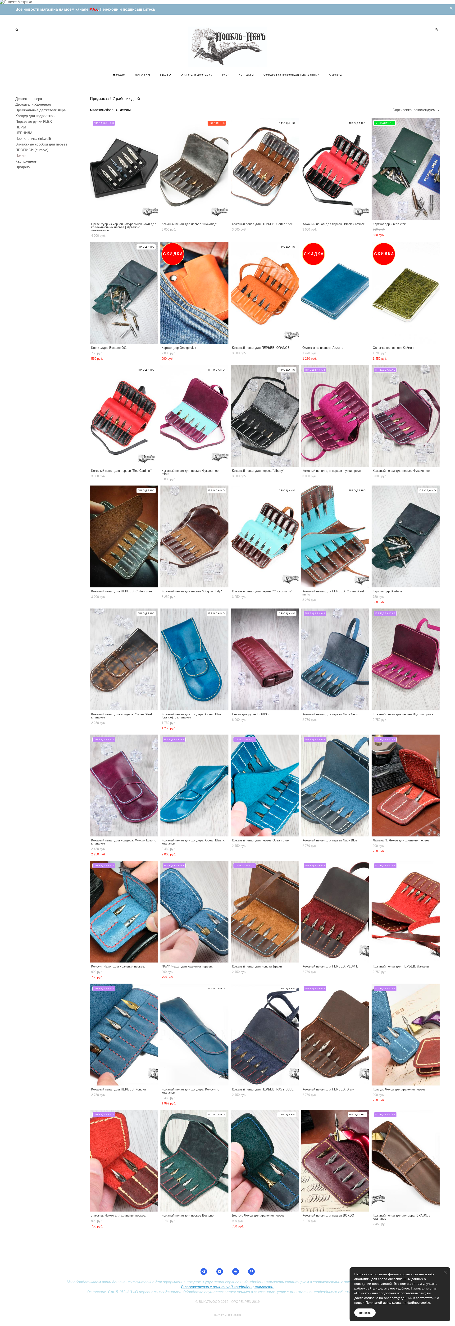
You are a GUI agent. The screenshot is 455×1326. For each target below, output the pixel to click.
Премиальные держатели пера (40, 110)
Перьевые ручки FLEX (33, 121)
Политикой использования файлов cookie (397, 1302)
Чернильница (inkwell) (33, 138)
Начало (119, 74)
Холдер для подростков (35, 116)
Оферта (335, 74)
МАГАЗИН (142, 74)
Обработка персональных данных (292, 74)
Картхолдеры (26, 161)
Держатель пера (28, 99)
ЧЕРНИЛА (23, 133)
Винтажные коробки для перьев (41, 144)
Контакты (246, 74)
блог (225, 74)
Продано (22, 167)
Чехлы (20, 156)
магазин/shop (102, 110)
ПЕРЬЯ (21, 127)
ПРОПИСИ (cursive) (31, 150)
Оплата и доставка (196, 74)
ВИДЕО (165, 74)
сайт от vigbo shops (228, 1315)
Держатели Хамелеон (33, 104)
